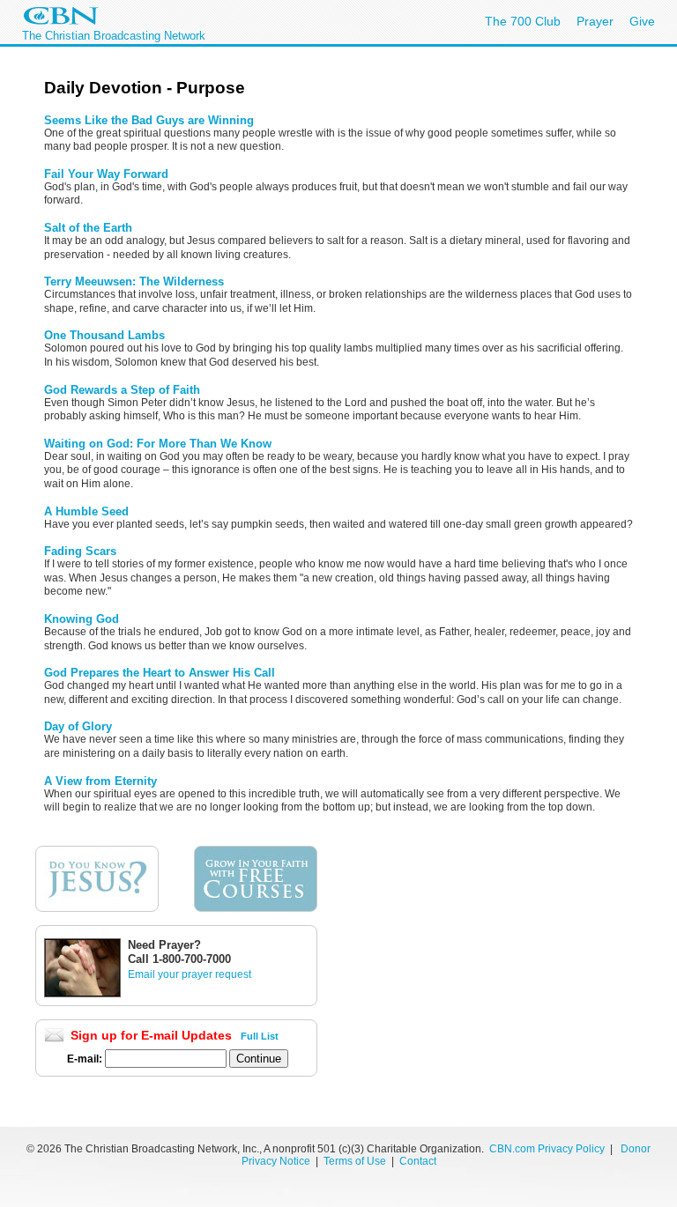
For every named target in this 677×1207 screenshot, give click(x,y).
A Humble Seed (86, 511)
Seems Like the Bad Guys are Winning (149, 120)
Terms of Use (356, 1161)
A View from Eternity (100, 781)
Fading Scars (80, 551)
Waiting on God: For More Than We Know (158, 443)
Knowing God (81, 619)
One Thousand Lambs (104, 335)
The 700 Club (523, 21)
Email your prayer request (189, 974)
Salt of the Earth (88, 227)
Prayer (595, 21)
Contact (417, 1161)
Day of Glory (78, 726)
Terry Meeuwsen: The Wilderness (134, 281)
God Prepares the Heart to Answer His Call (159, 672)
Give (642, 21)
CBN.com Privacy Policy (547, 1149)
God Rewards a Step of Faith (122, 389)
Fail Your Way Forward (106, 174)
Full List (260, 1036)
